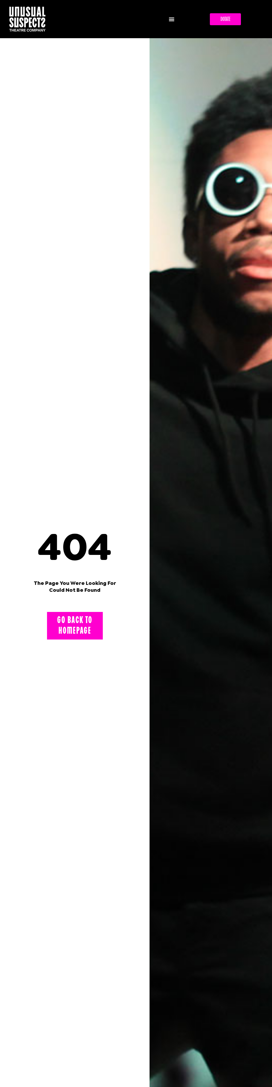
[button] (171, 19)
